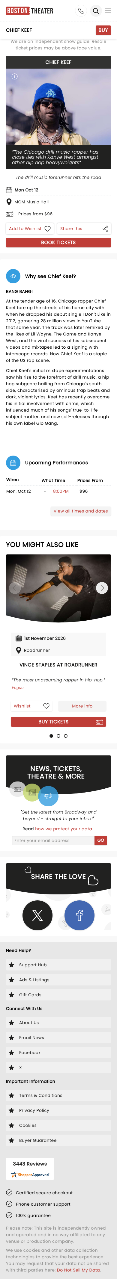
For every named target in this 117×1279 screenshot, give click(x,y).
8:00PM (61, 491)
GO (101, 840)
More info (82, 706)
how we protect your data (64, 829)
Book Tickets (58, 242)
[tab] (51, 735)
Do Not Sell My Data (78, 1270)
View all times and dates (81, 511)
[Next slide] (102, 588)
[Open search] (96, 11)
